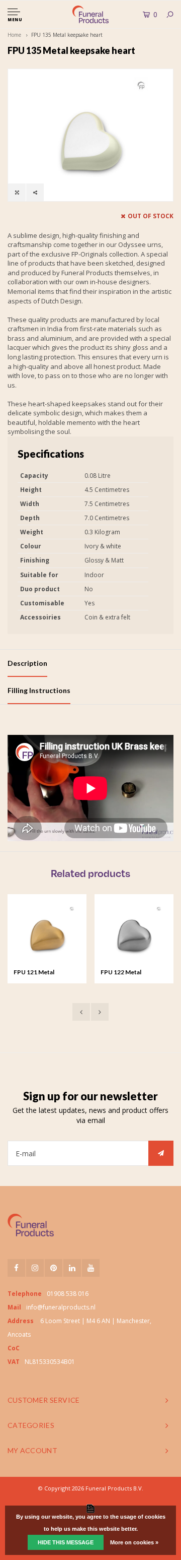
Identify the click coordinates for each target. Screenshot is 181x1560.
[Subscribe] (160, 1153)
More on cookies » (134, 1542)
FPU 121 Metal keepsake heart (35, 972)
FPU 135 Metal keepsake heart (67, 34)
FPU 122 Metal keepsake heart (122, 972)
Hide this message (66, 1542)
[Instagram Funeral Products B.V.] (35, 1268)
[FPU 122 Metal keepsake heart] (134, 933)
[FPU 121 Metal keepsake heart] (47, 933)
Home (14, 34)
